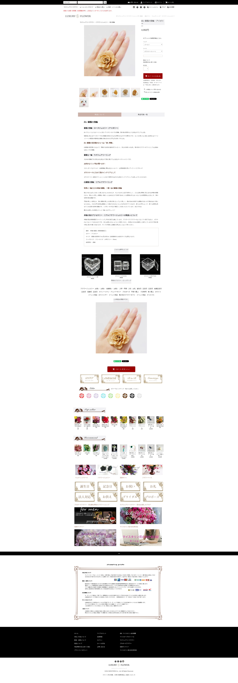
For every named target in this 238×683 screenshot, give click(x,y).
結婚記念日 (158, 288)
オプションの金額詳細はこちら (152, 38)
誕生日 (139, 288)
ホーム (76, 633)
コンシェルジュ (153, 7)
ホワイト (158, 292)
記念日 (145, 288)
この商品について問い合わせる (153, 89)
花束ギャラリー (124, 647)
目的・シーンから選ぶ (114, 7)
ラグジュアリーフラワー (71, 7)
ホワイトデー (103, 295)
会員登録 (99, 636)
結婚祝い (109, 288)
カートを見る (101, 643)
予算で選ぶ (135, 292)
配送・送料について (80, 640)
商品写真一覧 (143, 114)
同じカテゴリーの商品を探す (152, 92)
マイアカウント (147, 2)
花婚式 (89, 292)
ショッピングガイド (87, 7)
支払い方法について (80, 636)
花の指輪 (112, 22)
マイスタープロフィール (127, 636)
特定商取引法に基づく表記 (150, 62)
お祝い (97, 288)
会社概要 (171, 7)
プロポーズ (126, 292)
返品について (146, 60)
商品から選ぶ (101, 7)
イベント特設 (92, 295)
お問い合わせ (134, 2)
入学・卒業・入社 (125, 288)
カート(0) (171, 2)
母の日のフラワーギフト (127, 295)
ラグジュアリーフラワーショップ (119, 668)
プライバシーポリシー (80, 650)
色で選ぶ (151, 292)
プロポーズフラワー (126, 643)
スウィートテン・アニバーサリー (110, 292)
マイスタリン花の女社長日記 (128, 650)
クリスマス (150, 295)
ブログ (164, 7)
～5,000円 (143, 292)
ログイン (159, 2)
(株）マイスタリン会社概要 (128, 633)
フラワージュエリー (102, 22)
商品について (100, 114)
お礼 (134, 288)
